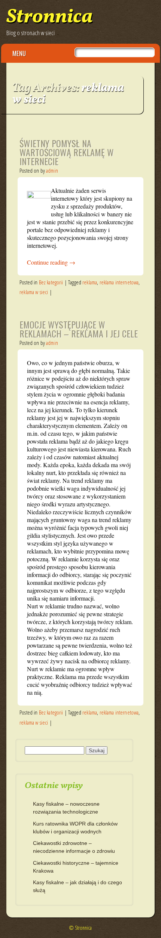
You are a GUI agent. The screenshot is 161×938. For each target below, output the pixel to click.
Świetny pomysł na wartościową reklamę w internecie (66, 152)
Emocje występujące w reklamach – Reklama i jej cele (78, 329)
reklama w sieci (33, 292)
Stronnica (49, 17)
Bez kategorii (51, 282)
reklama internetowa (119, 282)
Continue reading (51, 262)
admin (52, 170)
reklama (89, 282)
